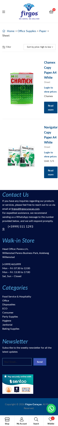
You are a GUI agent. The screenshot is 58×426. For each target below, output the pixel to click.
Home (11, 31)
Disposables (8, 304)
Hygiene (6, 320)
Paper (43, 31)
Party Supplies (10, 316)
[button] (51, 408)
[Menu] (5, 11)
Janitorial (7, 324)
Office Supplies (27, 31)
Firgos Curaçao (33, 404)
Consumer (7, 312)
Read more (51, 107)
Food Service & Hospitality (16, 296)
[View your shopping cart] (51, 11)
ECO (4, 308)
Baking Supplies (10, 328)
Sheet (47, 82)
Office (5, 300)
